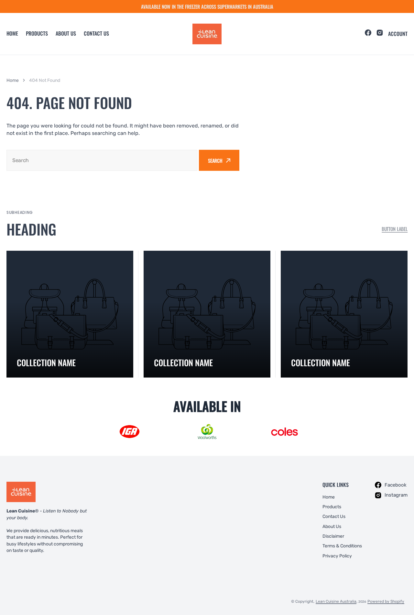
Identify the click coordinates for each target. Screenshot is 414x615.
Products (37, 33)
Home (12, 33)
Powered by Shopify (385, 601)
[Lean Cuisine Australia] (207, 34)
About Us (66, 33)
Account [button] (398, 34)
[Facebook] (368, 34)
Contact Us (96, 33)
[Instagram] (379, 34)
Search (215, 160)
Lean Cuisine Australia (336, 601)
